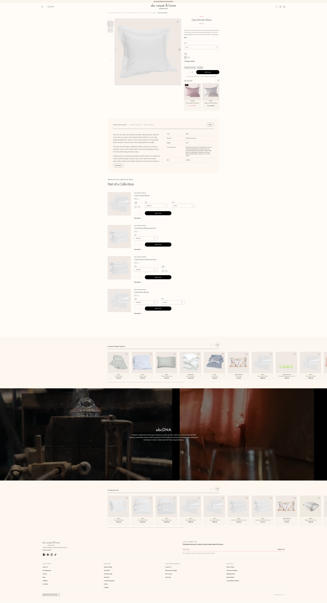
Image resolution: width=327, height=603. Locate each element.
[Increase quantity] (192, 72)
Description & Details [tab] (120, 124)
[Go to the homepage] (163, 8)
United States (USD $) (51, 594)
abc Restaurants (47, 570)
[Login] (280, 6)
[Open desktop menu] (42, 7)
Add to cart (208, 72)
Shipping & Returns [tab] (135, 124)
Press (44, 577)
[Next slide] (110, 59)
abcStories (106, 577)
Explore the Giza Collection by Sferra (120, 179)
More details (137, 218)
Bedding (119, 12)
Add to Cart (158, 213)
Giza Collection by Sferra (151, 12)
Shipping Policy (231, 574)
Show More (118, 165)
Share (210, 124)
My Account (168, 574)
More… (185, 37)
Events (106, 584)
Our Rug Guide (108, 574)
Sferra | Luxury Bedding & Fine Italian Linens (133, 12)
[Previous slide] (110, 19)
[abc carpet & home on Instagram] (52, 554)
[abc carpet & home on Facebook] (44, 554)
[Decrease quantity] (186, 72)
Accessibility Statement (233, 580)
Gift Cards (168, 577)
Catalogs (106, 587)
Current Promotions (109, 580)
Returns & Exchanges (171, 570)
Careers (45, 574)
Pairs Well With (188, 80)
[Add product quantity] (136, 213)
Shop (109, 12)
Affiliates (45, 580)
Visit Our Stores (47, 550)
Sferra (202, 16)
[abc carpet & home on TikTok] (55, 554)
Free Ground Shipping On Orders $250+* (163, 1)
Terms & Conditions (232, 570)
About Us (45, 567)
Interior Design (108, 567)
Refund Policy (230, 577)
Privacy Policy (230, 567)
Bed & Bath (113, 12)
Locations (45, 584)
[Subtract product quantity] (142, 213)
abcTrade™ (107, 570)
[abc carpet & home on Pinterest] (48, 554)
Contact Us (168, 567)
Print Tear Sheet (149, 124)
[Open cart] (284, 6)
